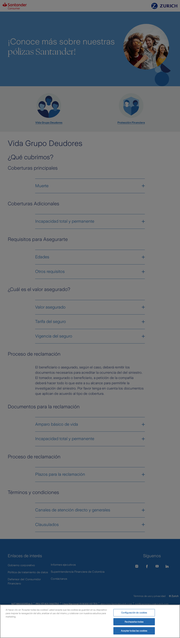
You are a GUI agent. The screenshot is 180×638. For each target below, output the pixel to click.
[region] (90, 621)
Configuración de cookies (134, 612)
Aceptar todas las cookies (134, 630)
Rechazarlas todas (134, 621)
